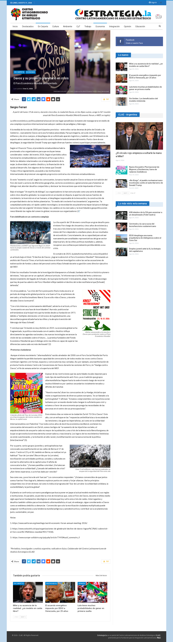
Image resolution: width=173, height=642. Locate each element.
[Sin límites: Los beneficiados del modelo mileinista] (121, 101)
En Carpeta (43, 26)
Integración (114, 26)
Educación (140, 26)
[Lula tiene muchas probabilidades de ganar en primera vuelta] (92, 592)
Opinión (127, 26)
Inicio (15, 26)
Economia (100, 26)
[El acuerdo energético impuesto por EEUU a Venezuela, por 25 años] (60, 592)
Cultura (55, 26)
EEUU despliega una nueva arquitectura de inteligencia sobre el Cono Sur (145, 237)
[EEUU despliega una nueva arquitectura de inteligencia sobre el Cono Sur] (121, 238)
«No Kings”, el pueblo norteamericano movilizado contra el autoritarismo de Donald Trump (146, 182)
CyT (78, 26)
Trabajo (87, 26)
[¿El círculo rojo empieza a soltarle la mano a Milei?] (139, 136)
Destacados (28, 26)
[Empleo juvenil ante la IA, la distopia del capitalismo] (121, 252)
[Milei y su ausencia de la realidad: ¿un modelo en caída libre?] (28, 592)
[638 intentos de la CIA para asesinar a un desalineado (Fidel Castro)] (121, 215)
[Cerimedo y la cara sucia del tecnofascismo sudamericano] (121, 227)
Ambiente (67, 26)
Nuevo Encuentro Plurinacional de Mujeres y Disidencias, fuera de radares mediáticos (144, 169)
